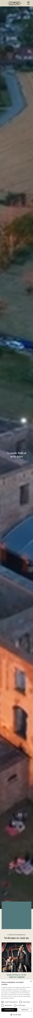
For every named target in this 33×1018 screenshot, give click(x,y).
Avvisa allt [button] (25, 1010)
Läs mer (12, 998)
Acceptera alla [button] (9, 1010)
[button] (16, 1015)
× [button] (31, 981)
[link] (14, 3)
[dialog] (16, 998)
